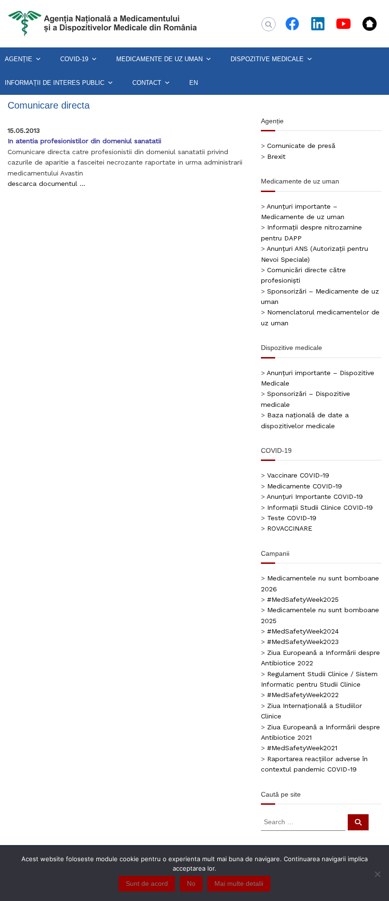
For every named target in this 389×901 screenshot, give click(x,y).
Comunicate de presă (301, 145)
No (191, 883)
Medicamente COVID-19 (304, 486)
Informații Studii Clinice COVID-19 (320, 507)
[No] (377, 874)
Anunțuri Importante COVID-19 (315, 496)
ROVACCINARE (289, 528)
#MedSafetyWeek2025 (303, 599)
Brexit (276, 156)
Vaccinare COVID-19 (298, 475)
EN (193, 82)
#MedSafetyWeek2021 (302, 748)
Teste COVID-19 (291, 518)
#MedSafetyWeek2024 (303, 631)
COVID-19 (74, 59)
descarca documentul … (46, 183)
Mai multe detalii (238, 883)
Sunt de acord (147, 883)
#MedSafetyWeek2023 (303, 641)
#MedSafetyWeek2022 (303, 695)
